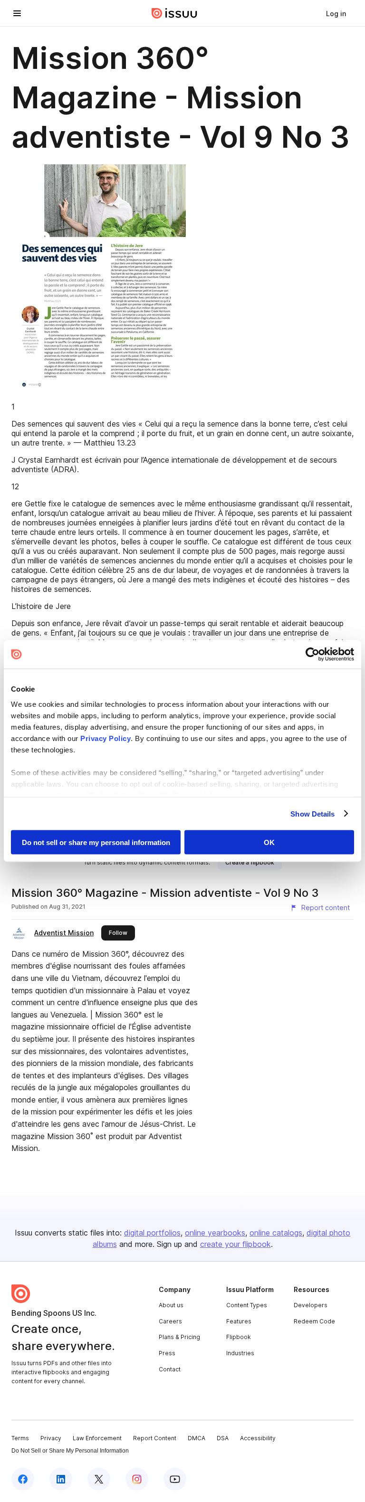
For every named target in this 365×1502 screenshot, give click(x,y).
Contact (170, 1369)
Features (238, 1321)
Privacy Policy (105, 738)
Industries (240, 1353)
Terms (20, 1438)
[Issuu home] (174, 13)
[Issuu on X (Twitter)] (98, 1479)
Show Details (312, 813)
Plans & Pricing (179, 1336)
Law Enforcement (97, 1438)
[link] (336, 13)
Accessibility (258, 1438)
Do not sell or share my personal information (96, 842)
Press (167, 1353)
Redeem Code (314, 1321)
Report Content (154, 1438)
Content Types (246, 1305)
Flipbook (238, 1336)
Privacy (50, 1438)
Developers (310, 1305)
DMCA (196, 1438)
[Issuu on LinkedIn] (60, 1479)
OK (269, 842)
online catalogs (276, 1232)
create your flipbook (235, 1244)
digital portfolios (152, 1232)
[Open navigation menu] (17, 13)
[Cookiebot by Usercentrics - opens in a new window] (312, 654)
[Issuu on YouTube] (174, 1479)
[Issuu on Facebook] (22, 1479)
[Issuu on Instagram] (136, 1479)
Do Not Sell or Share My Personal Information (70, 1450)
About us (171, 1305)
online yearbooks (215, 1232)
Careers (170, 1321)
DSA (223, 1438)
